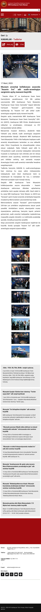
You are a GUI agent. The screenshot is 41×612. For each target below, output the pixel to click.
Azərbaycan (34, 14)
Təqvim (19, 14)
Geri (3, 35)
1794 (22, 44)
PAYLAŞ (10, 44)
